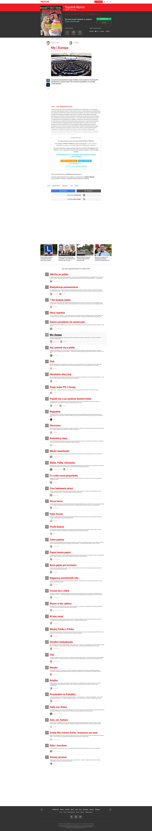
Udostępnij (64, 191)
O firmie (60, 812)
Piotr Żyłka (54, 445)
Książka (54, 680)
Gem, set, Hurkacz (59, 720)
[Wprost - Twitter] (76, 817)
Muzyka (54, 667)
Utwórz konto (104, 19)
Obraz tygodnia (57, 312)
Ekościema (55, 425)
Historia (92, 809)
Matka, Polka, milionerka (62, 462)
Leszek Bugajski (55, 688)
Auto (76, 809)
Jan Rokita (54, 533)
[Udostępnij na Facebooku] (48, 80)
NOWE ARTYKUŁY (76, 166)
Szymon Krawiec (68, 469)
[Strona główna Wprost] (44, 2)
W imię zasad (56, 616)
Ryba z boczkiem (58, 745)
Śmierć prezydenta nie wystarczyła (67, 322)
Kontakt (65, 812)
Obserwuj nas (74, 195)
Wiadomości (65, 185)
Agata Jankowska (56, 355)
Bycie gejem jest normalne (63, 565)
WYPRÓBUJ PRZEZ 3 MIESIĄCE (69, 161)
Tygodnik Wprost (75, 7)
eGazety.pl (91, 31)
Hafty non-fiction (58, 707)
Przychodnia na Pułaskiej (62, 694)
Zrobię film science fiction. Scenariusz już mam (73, 732)
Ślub (52, 361)
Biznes (62, 809)
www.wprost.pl (78, 827)
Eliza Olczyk (64, 293)
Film (52, 654)
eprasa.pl (97, 31)
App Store (80, 178)
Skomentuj (90, 191)
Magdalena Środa (56, 341)
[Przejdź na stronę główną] (38, 2)
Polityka (77, 185)
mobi (80, 34)
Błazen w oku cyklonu (61, 603)
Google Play (86, 178)
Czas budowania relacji (61, 488)
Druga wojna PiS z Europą (63, 387)
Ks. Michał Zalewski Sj (56, 546)
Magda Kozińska (55, 495)
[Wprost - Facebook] (71, 817)
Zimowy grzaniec (58, 757)
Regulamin (82, 812)
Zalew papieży (57, 539)
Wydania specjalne (84, 14)
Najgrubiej (55, 411)
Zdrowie (67, 809)
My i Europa (56, 334)
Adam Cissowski (55, 623)
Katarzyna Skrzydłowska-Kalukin (58, 328)
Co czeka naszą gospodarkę (64, 475)
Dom (80, 809)
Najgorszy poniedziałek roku (64, 578)
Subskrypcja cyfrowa (95, 14)
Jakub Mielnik (55, 306)
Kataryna (54, 419)
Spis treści (67, 14)
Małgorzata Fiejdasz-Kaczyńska (58, 610)
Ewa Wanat (55, 368)
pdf (67, 34)
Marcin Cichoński (55, 674)
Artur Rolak (54, 726)
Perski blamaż (57, 526)
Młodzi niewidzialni (59, 451)
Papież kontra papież (60, 552)
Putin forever (56, 514)
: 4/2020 (70, 9)
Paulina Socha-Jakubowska (57, 469)
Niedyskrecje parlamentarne (64, 287)
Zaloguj (104, 22)
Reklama (77, 812)
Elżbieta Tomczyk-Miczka (57, 751)
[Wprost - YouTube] (80, 817)
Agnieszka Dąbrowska (56, 739)
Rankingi (97, 809)
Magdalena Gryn (55, 482)
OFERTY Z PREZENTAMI (84, 161)
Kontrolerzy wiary (58, 438)
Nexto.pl (107, 31)
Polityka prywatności (89, 812)
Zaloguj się (80, 163)
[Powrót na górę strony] (110, 809)
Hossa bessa (56, 501)
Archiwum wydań (75, 14)
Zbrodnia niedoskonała (61, 642)
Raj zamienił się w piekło (62, 347)
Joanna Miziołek (55, 293)
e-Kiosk (102, 31)
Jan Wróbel (64, 341)
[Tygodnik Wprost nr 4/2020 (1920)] (51, 21)
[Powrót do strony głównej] (41, 809)
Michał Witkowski (55, 701)
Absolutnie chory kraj (60, 374)
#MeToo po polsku (59, 274)
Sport (72, 809)
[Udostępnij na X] (48, 85)
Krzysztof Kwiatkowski (56, 597)
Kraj (71, 185)
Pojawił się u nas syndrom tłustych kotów (70, 398)
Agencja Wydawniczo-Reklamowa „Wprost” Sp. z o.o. (73, 823)
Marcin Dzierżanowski (56, 281)
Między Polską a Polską (62, 629)
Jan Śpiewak (55, 432)
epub (74, 34)
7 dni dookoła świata (60, 300)
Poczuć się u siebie (59, 590)
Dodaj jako (74, 199)
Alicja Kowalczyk (55, 584)
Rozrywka (85, 809)
